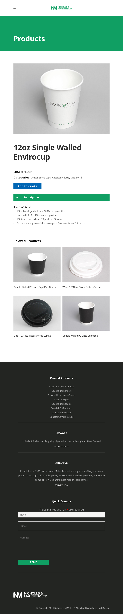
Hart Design (104, 608)
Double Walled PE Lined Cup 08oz (80, 335)
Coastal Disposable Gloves (61, 395)
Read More (60, 485)
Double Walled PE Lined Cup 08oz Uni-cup (35, 287)
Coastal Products (60, 177)
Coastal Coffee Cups (61, 408)
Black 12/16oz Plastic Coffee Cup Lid (32, 335)
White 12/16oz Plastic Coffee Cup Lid (81, 287)
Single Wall (76, 177)
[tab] (61, 197)
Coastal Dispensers (61, 390)
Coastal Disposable (61, 403)
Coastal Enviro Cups (41, 177)
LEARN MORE (60, 446)
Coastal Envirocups (61, 412)
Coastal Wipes (61, 399)
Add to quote (27, 186)
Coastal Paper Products (61, 386)
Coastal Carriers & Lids (62, 416)
